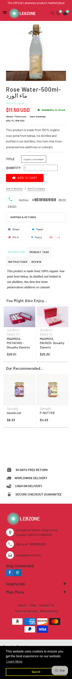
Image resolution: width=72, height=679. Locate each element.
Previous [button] (10, 331)
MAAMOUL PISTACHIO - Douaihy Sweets (18, 343)
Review (36, 261)
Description (16, 252)
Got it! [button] (36, 671)
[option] (19, 335)
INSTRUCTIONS (17, 261)
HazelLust (14, 413)
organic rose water (33, 159)
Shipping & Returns (23, 217)
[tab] (36, 217)
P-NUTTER (47, 413)
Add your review (15, 103)
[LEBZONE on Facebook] (9, 572)
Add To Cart (27, 178)
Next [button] (62, 331)
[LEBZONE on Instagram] (17, 572)
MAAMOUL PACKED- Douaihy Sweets (52, 343)
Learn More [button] (14, 661)
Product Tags (39, 252)
